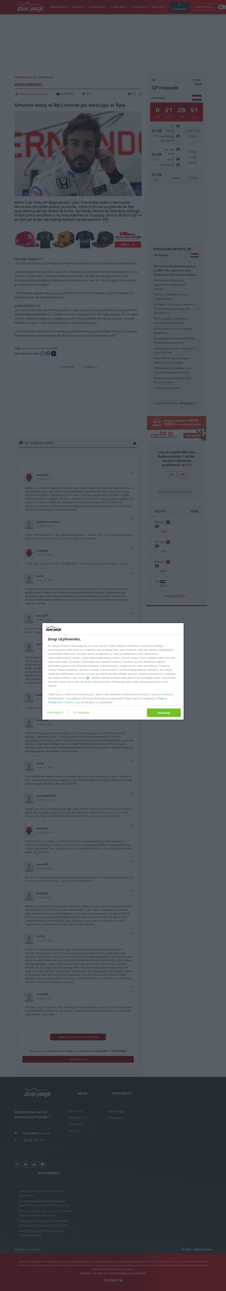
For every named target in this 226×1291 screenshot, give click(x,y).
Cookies (69, 702)
